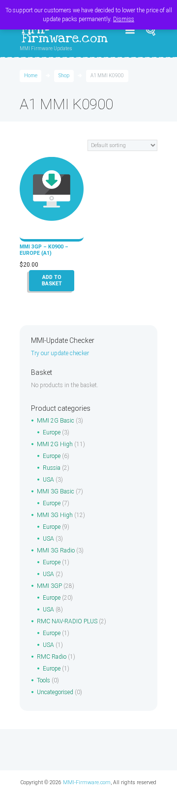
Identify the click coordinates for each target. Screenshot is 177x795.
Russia (51, 467)
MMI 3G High (55, 515)
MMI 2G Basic (55, 420)
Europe (51, 432)
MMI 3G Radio (56, 550)
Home (30, 75)
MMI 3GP (49, 585)
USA (48, 479)
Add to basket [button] (52, 280)
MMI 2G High (55, 444)
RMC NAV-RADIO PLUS (67, 621)
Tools (43, 680)
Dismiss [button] (123, 19)
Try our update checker (60, 353)
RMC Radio (51, 656)
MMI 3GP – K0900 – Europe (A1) (44, 250)
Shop (64, 75)
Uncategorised (55, 692)
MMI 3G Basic (55, 491)
